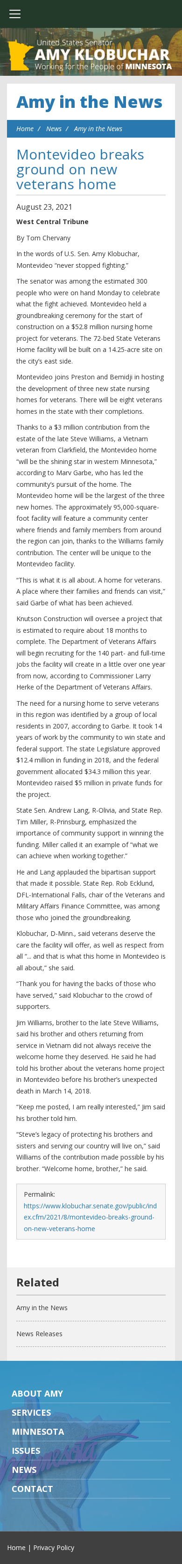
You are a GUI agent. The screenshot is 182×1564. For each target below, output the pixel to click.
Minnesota (38, 1431)
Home (25, 128)
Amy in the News (89, 101)
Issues (26, 1450)
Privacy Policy (53, 1547)
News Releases (39, 1333)
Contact (32, 1488)
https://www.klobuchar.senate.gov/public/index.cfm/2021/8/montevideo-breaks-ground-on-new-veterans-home (90, 1217)
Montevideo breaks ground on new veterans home (80, 169)
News (54, 128)
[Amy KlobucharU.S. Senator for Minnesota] (91, 55)
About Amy (37, 1393)
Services (31, 1412)
